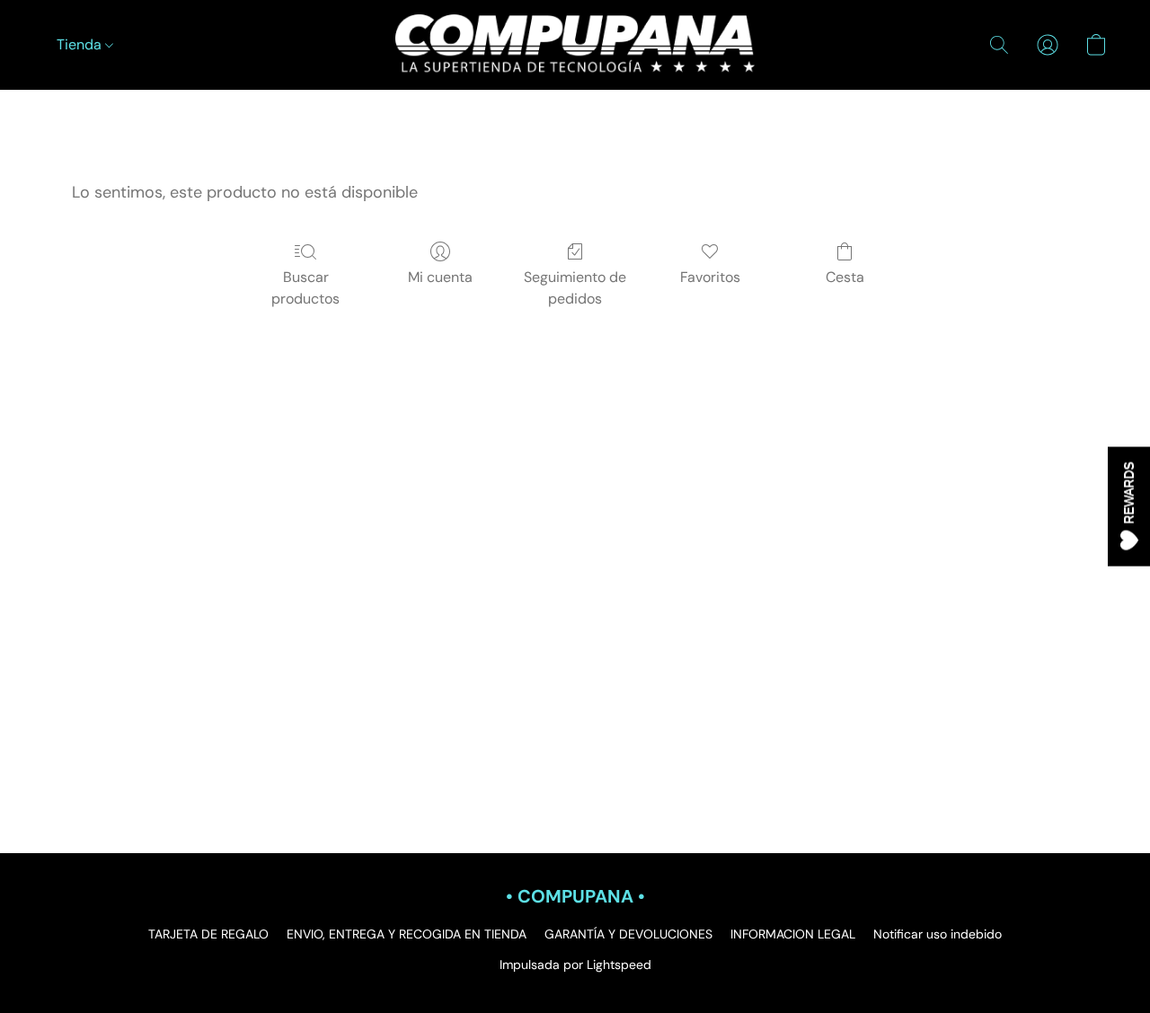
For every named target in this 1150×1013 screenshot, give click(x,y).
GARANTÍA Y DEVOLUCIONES (628, 934)
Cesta (845, 277)
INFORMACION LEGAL (792, 934)
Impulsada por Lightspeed (575, 964)
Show (1129, 507)
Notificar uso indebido (937, 934)
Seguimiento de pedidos (575, 288)
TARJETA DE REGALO (208, 934)
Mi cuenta (440, 277)
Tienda (81, 44)
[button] (575, 45)
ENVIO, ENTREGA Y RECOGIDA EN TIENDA (406, 934)
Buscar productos (305, 288)
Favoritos (710, 277)
